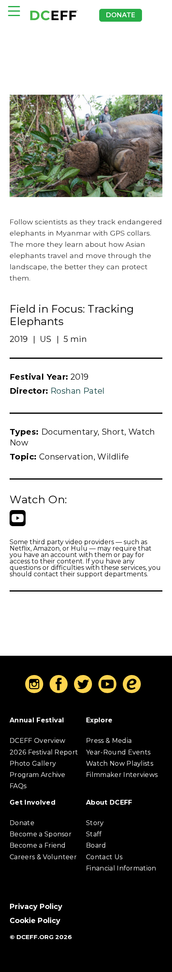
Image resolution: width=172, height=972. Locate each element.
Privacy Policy (36, 906)
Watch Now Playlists (119, 763)
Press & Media (109, 740)
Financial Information (121, 868)
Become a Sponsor (41, 834)
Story (95, 823)
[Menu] (14, 11)
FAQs (18, 786)
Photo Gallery (33, 763)
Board (96, 845)
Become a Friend (38, 845)
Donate (120, 15)
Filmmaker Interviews (122, 775)
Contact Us (104, 857)
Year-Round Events (118, 752)
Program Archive (38, 775)
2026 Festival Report (44, 752)
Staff (94, 834)
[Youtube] (18, 518)
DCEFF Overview (37, 740)
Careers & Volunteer (43, 857)
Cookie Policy (35, 920)
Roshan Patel (77, 391)
